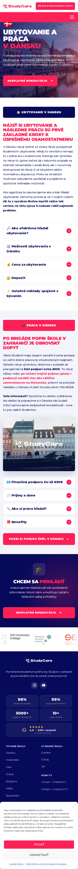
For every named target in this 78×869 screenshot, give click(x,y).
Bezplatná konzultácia (55, 6)
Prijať (39, 844)
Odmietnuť (39, 855)
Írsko (9, 767)
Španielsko (13, 795)
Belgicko (11, 781)
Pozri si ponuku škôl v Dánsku (36, 539)
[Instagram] (34, 685)
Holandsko (12, 759)
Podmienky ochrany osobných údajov (46, 863)
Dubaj (9, 774)
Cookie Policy (16, 863)
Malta (9, 788)
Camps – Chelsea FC (53, 781)
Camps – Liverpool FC (54, 789)
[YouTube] (43, 685)
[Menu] (72, 17)
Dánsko (11, 752)
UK (43, 766)
